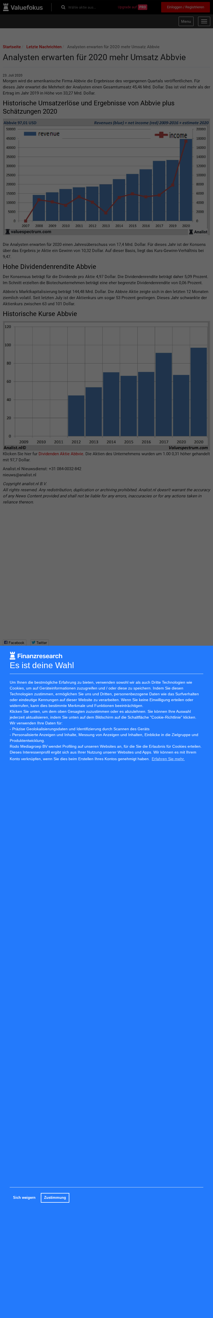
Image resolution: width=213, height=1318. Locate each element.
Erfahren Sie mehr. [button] (168, 759)
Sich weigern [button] (24, 1198)
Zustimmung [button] (55, 1198)
